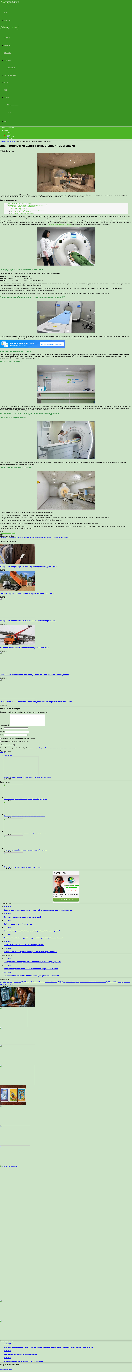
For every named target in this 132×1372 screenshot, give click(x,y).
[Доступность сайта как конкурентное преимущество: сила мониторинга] (17, 1006)
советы (128, 982)
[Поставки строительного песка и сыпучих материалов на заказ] (17, 590)
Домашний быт (10, 75)
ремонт (119, 982)
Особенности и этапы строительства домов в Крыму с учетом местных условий (34, 675)
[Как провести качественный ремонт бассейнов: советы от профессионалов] (17, 1084)
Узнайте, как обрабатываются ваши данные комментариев (55, 748)
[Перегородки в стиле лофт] (15, 1164)
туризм (3, 984)
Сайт (1, 735)
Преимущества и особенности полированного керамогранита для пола (27, 777)
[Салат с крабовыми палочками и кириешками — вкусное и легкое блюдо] (15, 1339)
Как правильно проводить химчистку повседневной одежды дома (28, 567)
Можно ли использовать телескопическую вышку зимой (24, 648)
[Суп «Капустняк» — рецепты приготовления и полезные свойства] (15, 1144)
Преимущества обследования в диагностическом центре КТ (27, 205)
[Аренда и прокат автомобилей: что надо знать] (15, 1319)
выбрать (9, 982)
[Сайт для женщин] (9, 4)
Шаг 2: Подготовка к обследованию (22, 213)
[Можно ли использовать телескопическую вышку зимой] (17, 644)
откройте (66, 982)
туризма (10, 984)
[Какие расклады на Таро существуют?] (13, 1104)
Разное (7, 97)
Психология (11, 68)
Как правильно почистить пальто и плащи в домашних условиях (28, 621)
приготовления (84, 982)
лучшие (34, 981)
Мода (6, 90)
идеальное (15, 982)
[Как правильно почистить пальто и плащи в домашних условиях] (17, 617)
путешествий (102, 982)
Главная (3, 141)
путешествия (111, 982)
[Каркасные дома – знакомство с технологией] (17, 1044)
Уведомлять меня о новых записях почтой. (16, 741)
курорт (19, 982)
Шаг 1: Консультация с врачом (21, 211)
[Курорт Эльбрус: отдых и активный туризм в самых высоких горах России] (15, 1064)
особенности (52, 982)
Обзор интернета (12, 105)
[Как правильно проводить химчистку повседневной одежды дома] (17, 563)
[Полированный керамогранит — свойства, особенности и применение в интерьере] (17, 698)
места (42, 982)
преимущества (74, 982)
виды (1, 982)
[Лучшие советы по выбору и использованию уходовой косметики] (13, 848)
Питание (7, 53)
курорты (25, 981)
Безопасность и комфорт (19, 208)
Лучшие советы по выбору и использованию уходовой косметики (25, 850)
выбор (4, 982)
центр (13, 533)
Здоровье (8, 60)
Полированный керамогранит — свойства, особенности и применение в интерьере (36, 702)
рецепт (123, 982)
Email (2, 731)
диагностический (5, 533)
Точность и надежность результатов (23, 206)
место (46, 982)
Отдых (6, 82)
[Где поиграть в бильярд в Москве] (14, 1026)
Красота (7, 45)
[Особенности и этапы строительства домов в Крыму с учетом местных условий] (17, 671)
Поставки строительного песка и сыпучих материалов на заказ (27, 593)
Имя (2, 728)
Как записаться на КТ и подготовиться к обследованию (25, 210)
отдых (60, 982)
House (9, 112)
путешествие (93, 982)
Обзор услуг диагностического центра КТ (20, 203)
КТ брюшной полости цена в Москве (59, 224)
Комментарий (5, 725)
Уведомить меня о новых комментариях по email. (18, 738)
